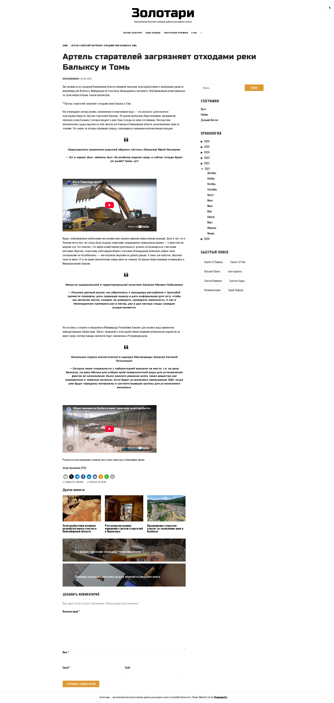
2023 (207, 158)
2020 (207, 239)
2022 (207, 163)
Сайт (127, 667)
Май (209, 211)
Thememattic (220, 697)
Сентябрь (212, 189)
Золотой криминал (213, 281)
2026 (207, 141)
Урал (203, 109)
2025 (207, 147)
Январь (211, 233)
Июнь (210, 206)
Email (66, 667)
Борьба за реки (97, 482)
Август (210, 195)
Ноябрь (211, 178)
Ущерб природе (235, 290)
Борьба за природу (213, 262)
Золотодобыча (235, 271)
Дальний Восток (209, 120)
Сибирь (80, 482)
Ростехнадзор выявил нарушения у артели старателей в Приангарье (124, 528)
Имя (66, 652)
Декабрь (211, 173)
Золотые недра (237, 281)
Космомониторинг (212, 290)
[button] (330, 7)
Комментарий (71, 611)
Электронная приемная (176, 32)
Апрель (211, 217)
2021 (207, 169)
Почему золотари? (132, 32)
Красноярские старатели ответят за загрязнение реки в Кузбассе (165, 528)
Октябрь (211, 184)
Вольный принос (212, 271)
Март (210, 222)
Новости (70, 482)
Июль (210, 200)
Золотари (163, 13)
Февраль (211, 228)
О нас (194, 32)
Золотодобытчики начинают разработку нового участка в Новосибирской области (80, 528)
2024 (207, 152)
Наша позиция (153, 32)
